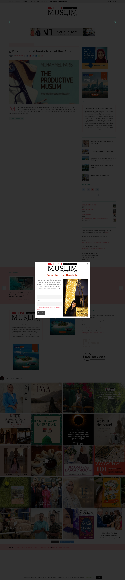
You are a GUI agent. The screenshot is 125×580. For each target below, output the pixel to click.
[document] (62, 290)
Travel (33, 1)
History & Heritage (14, 1)
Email (38, 301)
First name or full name (43, 294)
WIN (38, 1)
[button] (87, 264)
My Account (44, 1)
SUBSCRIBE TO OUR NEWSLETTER (58, 1)
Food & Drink (25, 1)
